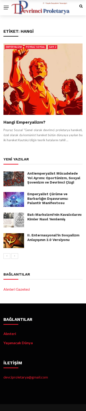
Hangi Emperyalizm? (24, 122)
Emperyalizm (14, 47)
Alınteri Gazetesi (16, 289)
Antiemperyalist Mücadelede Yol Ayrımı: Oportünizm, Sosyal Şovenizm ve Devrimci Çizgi (53, 177)
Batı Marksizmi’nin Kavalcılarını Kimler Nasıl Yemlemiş (54, 217)
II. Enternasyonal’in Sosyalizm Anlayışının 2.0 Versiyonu (53, 237)
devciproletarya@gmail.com (25, 377)
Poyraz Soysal (35, 47)
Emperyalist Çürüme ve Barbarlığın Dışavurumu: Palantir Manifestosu (47, 198)
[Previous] (6, 256)
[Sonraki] (14, 256)
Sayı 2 (52, 47)
